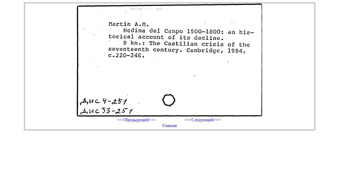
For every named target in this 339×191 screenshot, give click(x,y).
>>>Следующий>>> (202, 120)
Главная (169, 125)
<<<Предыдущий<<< (136, 120)
